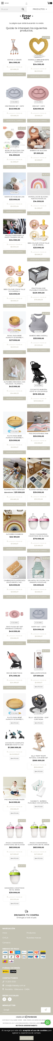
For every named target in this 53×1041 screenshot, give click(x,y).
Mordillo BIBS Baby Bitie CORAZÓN (38, 60)
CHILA (5, 938)
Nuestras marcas (33, 938)
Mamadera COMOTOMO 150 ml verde (14, 889)
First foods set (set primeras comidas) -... (14, 627)
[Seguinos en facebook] (10, 999)
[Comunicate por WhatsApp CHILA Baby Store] (48, 1022)
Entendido (26, 1038)
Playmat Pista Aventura (14, 489)
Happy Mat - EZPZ (38, 627)
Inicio (4, 933)
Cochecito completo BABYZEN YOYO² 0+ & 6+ (14, 744)
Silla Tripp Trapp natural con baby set (38, 757)
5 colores (14, 331)
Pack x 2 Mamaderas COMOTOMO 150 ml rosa (38, 535)
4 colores (38, 331)
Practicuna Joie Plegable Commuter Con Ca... (38, 289)
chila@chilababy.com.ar (15, 985)
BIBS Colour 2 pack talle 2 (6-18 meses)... (38, 244)
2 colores (14, 146)
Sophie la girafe (14, 60)
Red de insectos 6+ (14, 673)
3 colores (38, 55)
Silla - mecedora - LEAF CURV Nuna (38, 718)
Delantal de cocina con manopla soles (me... (38, 581)
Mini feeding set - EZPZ (14, 106)
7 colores (38, 146)
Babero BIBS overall (38, 336)
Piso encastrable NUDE (14, 799)
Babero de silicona (38, 150)
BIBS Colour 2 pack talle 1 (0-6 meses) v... (14, 290)
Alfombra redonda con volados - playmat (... (14, 383)
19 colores (14, 285)
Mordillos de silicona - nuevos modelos (38, 198)
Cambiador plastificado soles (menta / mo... (14, 581)
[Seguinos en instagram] (4, 999)
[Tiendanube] (26, 1017)
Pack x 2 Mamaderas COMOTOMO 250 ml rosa (14, 844)
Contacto (6, 943)
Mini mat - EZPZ (38, 106)
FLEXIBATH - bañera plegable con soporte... (38, 802)
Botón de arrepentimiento (26, 1025)
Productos (30, 933)
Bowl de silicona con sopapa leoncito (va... (14, 151)
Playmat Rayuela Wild (38, 489)
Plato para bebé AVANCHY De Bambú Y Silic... (14, 437)
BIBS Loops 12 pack (38, 673)
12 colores (38, 239)
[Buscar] (22, 9)
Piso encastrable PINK (38, 433)
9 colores (38, 385)
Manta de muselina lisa (14, 197)
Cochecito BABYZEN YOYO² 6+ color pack (38, 390)
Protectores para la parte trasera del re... (14, 236)
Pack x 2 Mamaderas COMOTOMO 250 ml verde (38, 844)
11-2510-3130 (10, 982)
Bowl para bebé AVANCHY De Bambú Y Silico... (14, 336)
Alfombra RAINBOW (14, 534)
